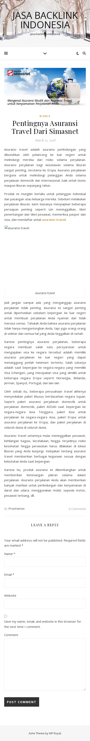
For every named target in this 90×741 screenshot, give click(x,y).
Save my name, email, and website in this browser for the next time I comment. (42, 624)
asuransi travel (54, 219)
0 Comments (77, 509)
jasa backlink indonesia (45, 19)
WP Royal (55, 733)
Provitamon (16, 509)
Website (10, 595)
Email (9, 574)
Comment (11, 635)
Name (9, 554)
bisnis (45, 116)
